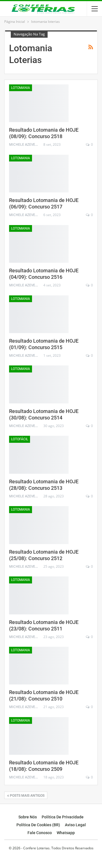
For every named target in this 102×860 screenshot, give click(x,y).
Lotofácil (19, 439)
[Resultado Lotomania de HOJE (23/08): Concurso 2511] (39, 595)
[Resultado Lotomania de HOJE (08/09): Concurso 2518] (39, 103)
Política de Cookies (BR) (38, 825)
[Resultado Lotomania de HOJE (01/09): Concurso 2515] (39, 314)
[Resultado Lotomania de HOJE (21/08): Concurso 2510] (39, 665)
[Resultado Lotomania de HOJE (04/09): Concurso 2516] (39, 244)
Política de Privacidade (63, 817)
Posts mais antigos (26, 796)
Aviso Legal (75, 825)
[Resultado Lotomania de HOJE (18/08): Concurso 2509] (39, 736)
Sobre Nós (27, 817)
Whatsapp (66, 832)
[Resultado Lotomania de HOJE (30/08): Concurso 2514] (39, 384)
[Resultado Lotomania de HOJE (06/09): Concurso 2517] (39, 173)
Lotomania (20, 88)
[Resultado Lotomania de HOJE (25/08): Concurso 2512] (39, 525)
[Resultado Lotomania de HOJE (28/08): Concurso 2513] (39, 454)
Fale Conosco (39, 832)
